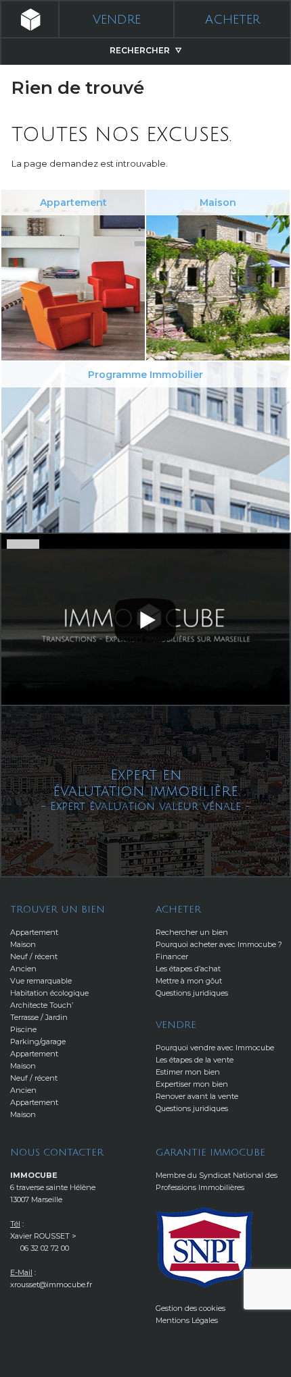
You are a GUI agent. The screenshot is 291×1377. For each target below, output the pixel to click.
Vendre (117, 19)
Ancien (23, 968)
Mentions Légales (187, 1320)
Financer (172, 956)
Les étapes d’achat (188, 968)
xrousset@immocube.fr (51, 1284)
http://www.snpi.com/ (205, 1248)
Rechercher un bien (192, 932)
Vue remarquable (41, 981)
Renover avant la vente (197, 1096)
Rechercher (141, 50)
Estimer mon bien (188, 1072)
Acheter (232, 19)
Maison (23, 944)
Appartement (34, 932)
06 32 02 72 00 (44, 1248)
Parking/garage (38, 1041)
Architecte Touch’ (41, 1005)
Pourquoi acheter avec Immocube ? (219, 944)
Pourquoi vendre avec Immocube (215, 1047)
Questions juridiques (192, 993)
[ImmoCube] (29, 19)
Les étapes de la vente (194, 1059)
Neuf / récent (34, 956)
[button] (145, 618)
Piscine (23, 1029)
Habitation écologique (49, 993)
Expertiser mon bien (192, 1084)
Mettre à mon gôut (189, 981)
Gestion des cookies (190, 1308)
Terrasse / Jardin (39, 1017)
